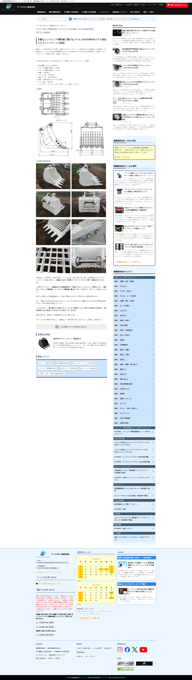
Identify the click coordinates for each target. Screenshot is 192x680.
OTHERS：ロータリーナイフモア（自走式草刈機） (132, 462)
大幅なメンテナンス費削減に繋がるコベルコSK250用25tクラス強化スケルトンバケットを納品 (138, 117)
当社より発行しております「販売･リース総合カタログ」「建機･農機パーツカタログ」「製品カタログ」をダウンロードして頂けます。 (136, 599)
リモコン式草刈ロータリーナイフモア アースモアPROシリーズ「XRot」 (132, 444)
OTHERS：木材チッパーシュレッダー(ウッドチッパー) (132, 479)
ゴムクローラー (125, 19)
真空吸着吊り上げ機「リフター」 (126, 504)
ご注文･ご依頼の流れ (116, 4)
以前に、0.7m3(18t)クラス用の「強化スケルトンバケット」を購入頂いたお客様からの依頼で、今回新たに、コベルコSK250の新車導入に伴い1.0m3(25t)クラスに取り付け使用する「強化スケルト (134, 127)
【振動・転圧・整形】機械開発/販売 (52, 373)
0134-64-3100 (46, 627)
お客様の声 (136, 4)
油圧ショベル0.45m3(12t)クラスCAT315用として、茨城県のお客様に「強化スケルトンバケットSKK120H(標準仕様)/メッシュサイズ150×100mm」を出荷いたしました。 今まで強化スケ (134, 92)
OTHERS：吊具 (120, 509)
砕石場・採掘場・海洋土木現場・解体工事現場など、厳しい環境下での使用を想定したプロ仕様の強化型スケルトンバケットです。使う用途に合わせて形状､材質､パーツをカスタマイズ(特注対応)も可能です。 (80, 345)
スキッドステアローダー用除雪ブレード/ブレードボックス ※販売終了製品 (132, 519)
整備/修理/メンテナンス (120, 12)
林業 (85, 19)
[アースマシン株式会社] (52, 554)
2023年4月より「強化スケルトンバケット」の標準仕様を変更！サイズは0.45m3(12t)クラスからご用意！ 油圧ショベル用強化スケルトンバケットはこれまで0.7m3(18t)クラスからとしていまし (134, 108)
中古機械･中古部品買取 (89, 12)
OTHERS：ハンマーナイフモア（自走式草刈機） (132, 457)
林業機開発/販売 (52, 29)
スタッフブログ (152, 4)
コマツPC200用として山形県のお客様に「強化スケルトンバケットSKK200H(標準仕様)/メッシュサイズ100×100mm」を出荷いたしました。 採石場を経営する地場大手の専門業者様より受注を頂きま (134, 59)
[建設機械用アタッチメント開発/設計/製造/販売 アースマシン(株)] (18, 7)
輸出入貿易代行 (135, 12)
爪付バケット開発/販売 (43, 32)
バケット (116, 19)
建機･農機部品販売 (55, 12)
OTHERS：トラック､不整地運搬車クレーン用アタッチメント (132, 433)
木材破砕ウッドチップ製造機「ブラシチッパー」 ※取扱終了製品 (131, 471)
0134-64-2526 (46, 622)
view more (134, 19)
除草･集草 (109, 19)
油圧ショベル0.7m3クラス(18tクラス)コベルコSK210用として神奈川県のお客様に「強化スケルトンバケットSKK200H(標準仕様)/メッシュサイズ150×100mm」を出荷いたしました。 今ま (134, 75)
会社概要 (160, 4)
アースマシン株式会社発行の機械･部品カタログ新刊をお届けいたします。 (141, 591)
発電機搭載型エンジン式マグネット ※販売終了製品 (132, 490)
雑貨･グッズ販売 (148, 12)
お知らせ (143, 4)
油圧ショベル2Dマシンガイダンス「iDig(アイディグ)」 (132, 538)
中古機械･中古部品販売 (71, 12)
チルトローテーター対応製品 (96, 19)
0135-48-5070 (46, 635)
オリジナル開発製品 (89, 368)
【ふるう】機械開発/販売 (85, 29)
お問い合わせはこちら (178, 5)
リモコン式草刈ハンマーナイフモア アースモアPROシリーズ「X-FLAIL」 (131, 451)
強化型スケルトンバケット (58, 25)
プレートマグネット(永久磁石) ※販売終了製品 (131, 496)
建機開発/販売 (41, 12)
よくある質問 (128, 4)
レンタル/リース (104, 12)
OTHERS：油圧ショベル (123, 528)
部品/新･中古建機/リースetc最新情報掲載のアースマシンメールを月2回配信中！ (141, 565)
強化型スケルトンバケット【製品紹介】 (67, 339)
